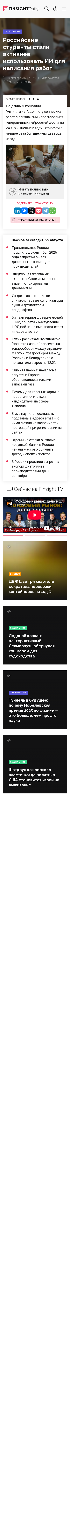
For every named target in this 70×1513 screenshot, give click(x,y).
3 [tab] (57, 535)
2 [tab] (35, 535)
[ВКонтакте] (24, 210)
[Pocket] (38, 210)
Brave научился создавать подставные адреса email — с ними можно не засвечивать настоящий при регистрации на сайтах (37, 422)
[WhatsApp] (52, 210)
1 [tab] (13, 535)
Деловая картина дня (20, 9)
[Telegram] (45, 210)
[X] (31, 210)
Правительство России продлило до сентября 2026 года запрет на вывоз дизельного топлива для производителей (34, 257)
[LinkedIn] (17, 210)
